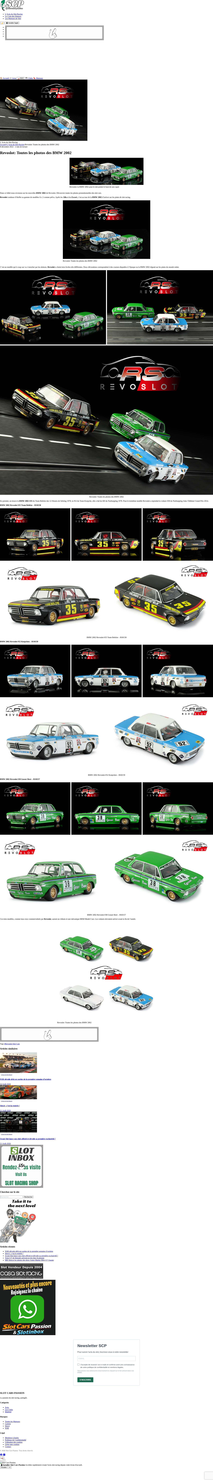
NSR (7, 1428)
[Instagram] (4, 1455)
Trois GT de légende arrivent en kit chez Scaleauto (24, 1258)
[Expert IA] (1, 1460)
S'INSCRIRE (85, 1380)
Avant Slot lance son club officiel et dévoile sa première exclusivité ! (31, 1256)
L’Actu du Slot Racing (14, 14)
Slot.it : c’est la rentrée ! (14, 1253)
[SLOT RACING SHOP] (54, 39)
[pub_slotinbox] (21, 1187)
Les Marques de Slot (13, 18)
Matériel (8, 1412)
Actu (7, 1407)
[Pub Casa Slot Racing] (21, 1278)
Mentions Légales (12, 1438)
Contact (8, 1447)
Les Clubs (9, 1410)
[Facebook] (1, 1455)
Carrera (8, 1424)
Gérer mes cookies (12, 1444)
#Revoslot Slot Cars (12, 1044)
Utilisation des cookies (13, 1442)
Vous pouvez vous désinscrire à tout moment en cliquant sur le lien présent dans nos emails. (105, 1371)
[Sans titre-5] (27, 1334)
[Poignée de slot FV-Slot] (22, 1242)
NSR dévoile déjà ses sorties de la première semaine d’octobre (29, 1251)
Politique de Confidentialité (15, 1440)
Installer (4, 1467)
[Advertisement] (106, 59)
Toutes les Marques (12, 1421)
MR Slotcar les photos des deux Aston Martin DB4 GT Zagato (29, 1260)
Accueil (3, 145)
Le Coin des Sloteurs (13, 16)
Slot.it (7, 1426)
